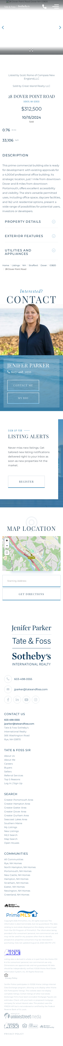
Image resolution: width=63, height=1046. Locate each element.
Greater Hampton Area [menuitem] (17, 803)
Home (5, 265)
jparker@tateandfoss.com (31, 689)
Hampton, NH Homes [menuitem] (16, 879)
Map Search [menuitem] (10, 839)
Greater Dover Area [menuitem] (15, 811)
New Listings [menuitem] (11, 831)
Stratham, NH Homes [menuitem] (16, 882)
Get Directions (31, 594)
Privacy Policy (11, 978)
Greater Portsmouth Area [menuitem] (18, 799)
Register (26, 481)
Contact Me (23, 385)
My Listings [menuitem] (10, 827)
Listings (16, 265)
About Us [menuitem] (9, 755)
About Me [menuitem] (9, 759)
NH (24, 265)
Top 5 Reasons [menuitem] (12, 779)
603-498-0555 (21, 372)
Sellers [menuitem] (8, 771)
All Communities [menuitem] (13, 859)
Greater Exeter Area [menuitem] (15, 807)
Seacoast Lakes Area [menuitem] (15, 819)
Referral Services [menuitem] (13, 775)
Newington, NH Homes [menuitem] (17, 890)
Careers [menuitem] (8, 763)
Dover (44, 265)
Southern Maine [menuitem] (13, 823)
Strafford (33, 265)
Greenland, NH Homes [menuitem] (16, 894)
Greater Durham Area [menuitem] (16, 815)
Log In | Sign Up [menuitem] (13, 783)
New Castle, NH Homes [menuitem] (17, 875)
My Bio (23, 398)
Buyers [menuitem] (8, 767)
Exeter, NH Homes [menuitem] (14, 886)
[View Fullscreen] (6, 552)
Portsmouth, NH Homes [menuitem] (18, 871)
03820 (53, 265)
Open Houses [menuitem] (11, 842)
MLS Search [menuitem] (10, 835)
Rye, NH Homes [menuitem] (13, 863)
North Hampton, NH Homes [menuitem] (20, 867)
